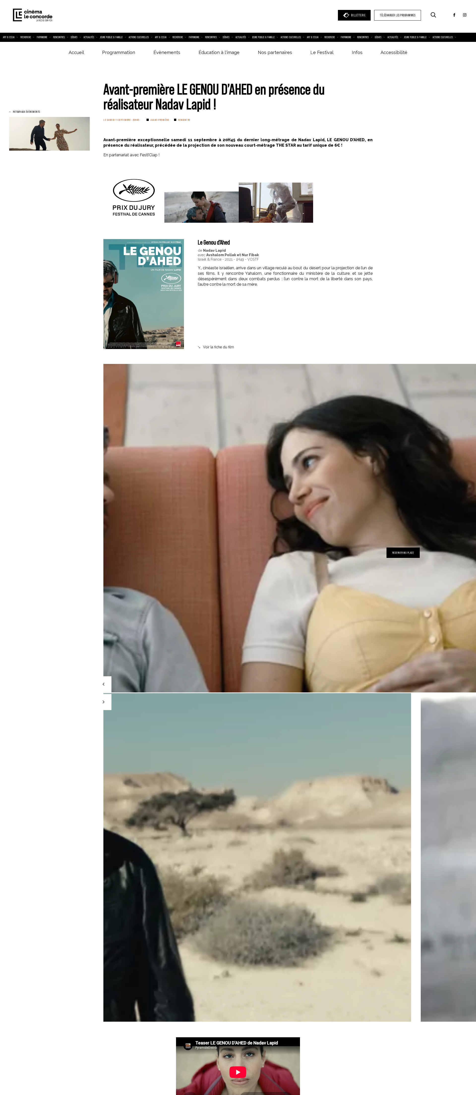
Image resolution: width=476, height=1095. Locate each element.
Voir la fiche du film (218, 347)
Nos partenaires (275, 52)
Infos (357, 52)
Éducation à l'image (219, 52)
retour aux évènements (26, 111)
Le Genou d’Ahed (214, 242)
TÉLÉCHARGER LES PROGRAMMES (397, 15)
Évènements (166, 52)
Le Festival (321, 52)
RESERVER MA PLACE (403, 552)
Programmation (118, 52)
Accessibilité (394, 52)
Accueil (76, 52)
